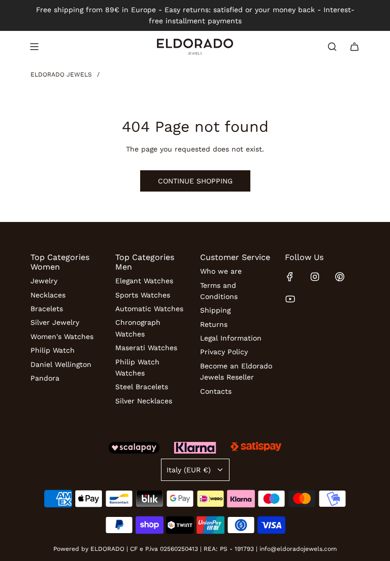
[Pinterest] (340, 277)
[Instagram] (315, 277)
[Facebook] (290, 277)
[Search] (332, 46)
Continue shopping (195, 181)
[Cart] (354, 46)
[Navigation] (34, 46)
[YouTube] (290, 299)
